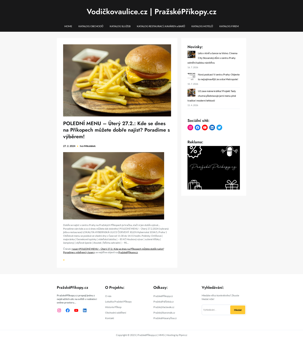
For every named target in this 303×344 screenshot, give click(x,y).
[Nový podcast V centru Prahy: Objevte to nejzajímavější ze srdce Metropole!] (191, 76)
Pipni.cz (183, 334)
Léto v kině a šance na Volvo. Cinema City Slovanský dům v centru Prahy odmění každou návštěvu (212, 58)
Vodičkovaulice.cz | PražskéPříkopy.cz (152, 11)
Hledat (238, 309)
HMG (162, 334)
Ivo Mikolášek (88, 145)
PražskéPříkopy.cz (128, 252)
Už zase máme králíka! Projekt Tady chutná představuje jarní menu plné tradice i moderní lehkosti (211, 95)
